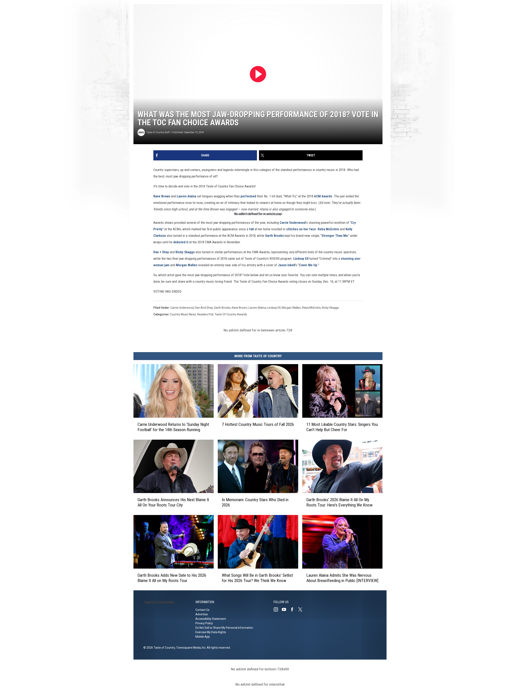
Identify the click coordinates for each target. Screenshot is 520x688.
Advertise (201, 614)
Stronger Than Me (335, 236)
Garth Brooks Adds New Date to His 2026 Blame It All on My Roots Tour (172, 578)
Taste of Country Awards (230, 314)
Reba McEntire (328, 229)
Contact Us (202, 609)
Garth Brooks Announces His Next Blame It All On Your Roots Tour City (173, 502)
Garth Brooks (274, 236)
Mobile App (202, 636)
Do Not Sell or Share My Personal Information (224, 627)
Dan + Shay (161, 252)
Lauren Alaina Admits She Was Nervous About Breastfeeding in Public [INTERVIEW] (342, 578)
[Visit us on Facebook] (294, 609)
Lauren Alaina (186, 196)
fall (251, 229)
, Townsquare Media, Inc (190, 647)
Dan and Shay (204, 307)
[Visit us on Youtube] (286, 609)
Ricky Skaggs (185, 252)
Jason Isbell (286, 265)
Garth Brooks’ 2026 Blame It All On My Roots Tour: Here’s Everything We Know (339, 502)
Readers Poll (205, 314)
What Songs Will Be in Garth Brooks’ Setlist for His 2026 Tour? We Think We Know (257, 578)
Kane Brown (161, 196)
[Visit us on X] (302, 609)
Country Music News (183, 314)
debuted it (180, 242)
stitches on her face (301, 229)
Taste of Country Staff (158, 132)
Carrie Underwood (293, 223)
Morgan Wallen (186, 265)
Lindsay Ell (301, 258)
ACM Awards (323, 196)
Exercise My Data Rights (210, 632)
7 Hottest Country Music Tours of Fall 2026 (258, 424)
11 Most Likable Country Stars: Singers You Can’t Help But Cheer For (342, 427)
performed (248, 196)
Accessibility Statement (210, 618)
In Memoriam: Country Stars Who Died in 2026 (255, 502)
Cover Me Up (308, 265)
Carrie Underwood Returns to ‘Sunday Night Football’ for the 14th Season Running (173, 427)
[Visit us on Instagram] (277, 609)
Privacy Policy (204, 623)
